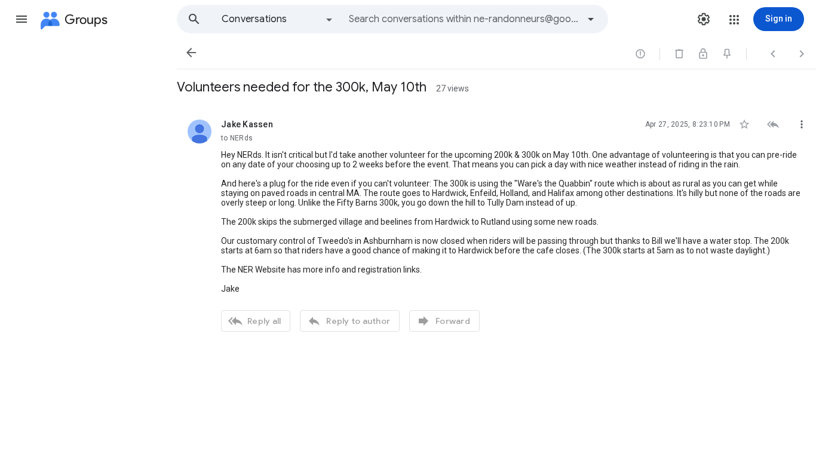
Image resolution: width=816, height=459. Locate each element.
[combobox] (463, 19)
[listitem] (496, 224)
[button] (21, 19)
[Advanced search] (591, 19)
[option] (277, 19)
